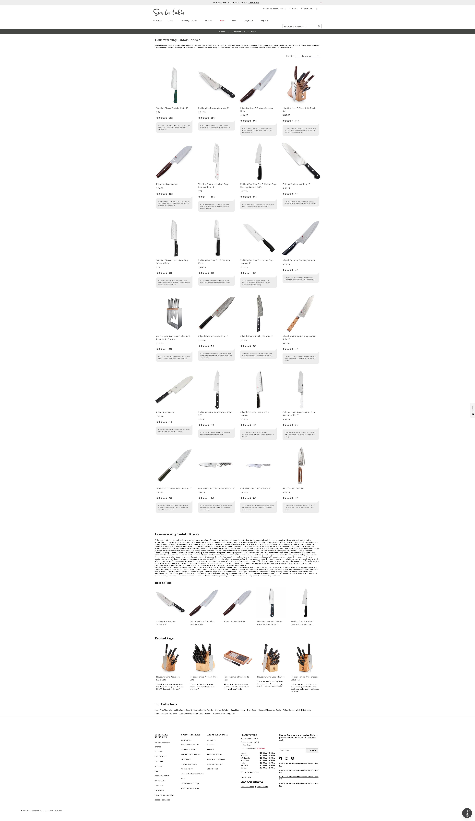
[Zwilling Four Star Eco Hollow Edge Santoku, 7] (258, 237)
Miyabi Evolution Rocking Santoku (299, 260)
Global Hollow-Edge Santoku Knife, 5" (216, 488)
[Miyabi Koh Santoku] (174, 389)
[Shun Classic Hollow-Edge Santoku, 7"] (174, 465)
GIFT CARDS (159, 761)
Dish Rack (251, 710)
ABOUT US (211, 740)
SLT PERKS (159, 752)
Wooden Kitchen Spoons (224, 713)
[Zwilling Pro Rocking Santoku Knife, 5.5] (216, 389)
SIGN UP (312, 751)
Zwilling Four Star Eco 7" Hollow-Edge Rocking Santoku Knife (258, 185)
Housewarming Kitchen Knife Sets (170, 565)
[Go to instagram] (286, 758)
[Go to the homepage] (168, 10)
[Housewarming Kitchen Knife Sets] (204, 658)
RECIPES (158, 771)
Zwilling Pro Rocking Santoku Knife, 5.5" (215, 413)
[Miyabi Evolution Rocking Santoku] (300, 237)
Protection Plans (189, 764)
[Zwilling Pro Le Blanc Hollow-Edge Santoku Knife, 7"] (300, 389)
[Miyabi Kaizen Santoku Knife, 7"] (216, 313)
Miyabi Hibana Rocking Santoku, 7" (256, 336)
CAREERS (210, 745)
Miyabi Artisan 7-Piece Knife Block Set (299, 109)
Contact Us (186, 740)
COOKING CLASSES (162, 742)
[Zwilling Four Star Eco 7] (258, 161)
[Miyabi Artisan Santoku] (174, 161)
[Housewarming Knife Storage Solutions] (305, 658)
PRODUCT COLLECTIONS (164, 795)
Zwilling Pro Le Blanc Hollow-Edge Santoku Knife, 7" (299, 413)
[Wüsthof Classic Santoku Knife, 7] (174, 85)
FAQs (183, 778)
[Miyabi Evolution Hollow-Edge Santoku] (258, 389)
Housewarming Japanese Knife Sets (168, 678)
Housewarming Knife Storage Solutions (305, 678)
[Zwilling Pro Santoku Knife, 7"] (300, 161)
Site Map (58, 810)
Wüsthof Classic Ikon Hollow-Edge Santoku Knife (172, 261)
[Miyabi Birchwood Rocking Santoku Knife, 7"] (300, 313)
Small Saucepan (238, 710)
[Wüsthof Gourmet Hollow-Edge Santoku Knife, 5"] (216, 161)
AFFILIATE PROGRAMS (216, 759)
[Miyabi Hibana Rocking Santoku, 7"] (258, 313)
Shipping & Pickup (189, 750)
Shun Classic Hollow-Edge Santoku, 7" (174, 488)
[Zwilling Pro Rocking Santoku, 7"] (216, 85)
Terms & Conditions (190, 788)
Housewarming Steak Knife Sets (236, 678)
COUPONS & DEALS (214, 764)
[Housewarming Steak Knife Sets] (237, 658)
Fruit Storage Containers (166, 713)
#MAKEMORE (212, 769)
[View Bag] (319, 9)
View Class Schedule (252, 782)
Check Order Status (190, 745)
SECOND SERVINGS (162, 800)
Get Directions (247, 787)
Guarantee (186, 759)
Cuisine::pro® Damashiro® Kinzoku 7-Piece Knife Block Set (173, 337)
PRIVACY (210, 750)
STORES (158, 747)
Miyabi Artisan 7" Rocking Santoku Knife (256, 109)
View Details (262, 787)
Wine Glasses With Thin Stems (297, 710)
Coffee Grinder (222, 710)
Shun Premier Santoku (293, 488)
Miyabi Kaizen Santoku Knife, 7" (213, 336)
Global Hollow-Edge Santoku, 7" (255, 488)
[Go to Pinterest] (292, 758)
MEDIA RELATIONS (214, 754)
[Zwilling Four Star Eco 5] (216, 237)
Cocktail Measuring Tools (269, 710)
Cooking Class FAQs (190, 783)
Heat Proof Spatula (163, 710)
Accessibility (187, 769)
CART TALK (159, 785)
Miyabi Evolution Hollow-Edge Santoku (254, 413)
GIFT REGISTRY (161, 756)
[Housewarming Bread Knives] (271, 658)
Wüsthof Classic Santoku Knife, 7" (172, 108)
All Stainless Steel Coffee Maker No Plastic (193, 710)
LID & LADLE (159, 790)
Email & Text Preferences (192, 774)
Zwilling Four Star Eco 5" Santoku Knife (214, 261)
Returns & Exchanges (190, 754)
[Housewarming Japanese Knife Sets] (170, 658)
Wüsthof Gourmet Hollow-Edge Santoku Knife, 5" (213, 185)
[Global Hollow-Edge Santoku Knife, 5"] (216, 465)
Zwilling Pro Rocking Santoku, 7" (213, 108)
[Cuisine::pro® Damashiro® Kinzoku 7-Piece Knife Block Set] (174, 313)
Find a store (246, 777)
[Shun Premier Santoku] (300, 465)
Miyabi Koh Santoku (165, 412)
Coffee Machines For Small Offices (195, 713)
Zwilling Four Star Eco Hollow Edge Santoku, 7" (257, 261)
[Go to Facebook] (280, 758)
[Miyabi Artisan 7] (258, 85)
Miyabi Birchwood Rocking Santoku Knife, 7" (299, 337)
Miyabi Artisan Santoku (167, 184)
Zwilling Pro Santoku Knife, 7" (296, 184)
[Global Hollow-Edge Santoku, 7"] (258, 465)
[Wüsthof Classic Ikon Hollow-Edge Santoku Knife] (174, 237)
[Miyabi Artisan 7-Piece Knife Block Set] (300, 85)
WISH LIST (159, 766)
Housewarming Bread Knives (271, 677)
